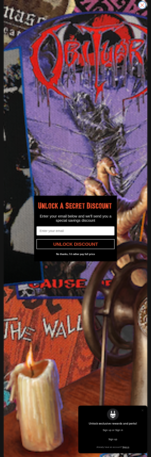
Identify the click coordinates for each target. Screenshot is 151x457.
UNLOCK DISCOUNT (75, 244)
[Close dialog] (142, 5)
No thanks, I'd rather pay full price (75, 254)
